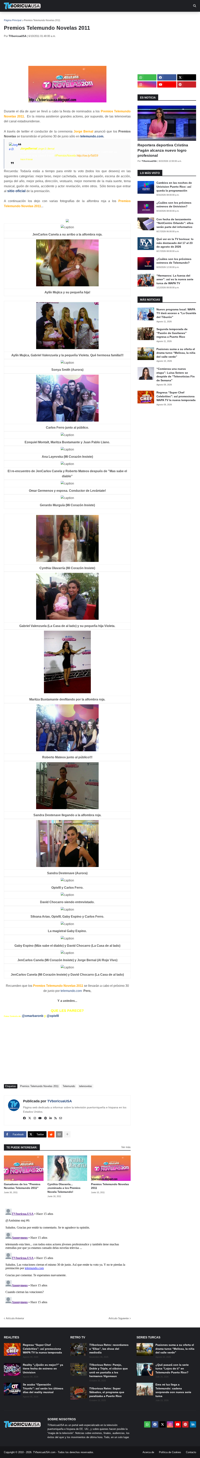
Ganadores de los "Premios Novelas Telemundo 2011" (22, 1186)
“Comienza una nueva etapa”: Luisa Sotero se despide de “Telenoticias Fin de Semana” (175, 374)
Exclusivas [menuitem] (127, 17)
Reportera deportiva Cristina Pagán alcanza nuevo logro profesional (163, 150)
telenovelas (85, 1086)
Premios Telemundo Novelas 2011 (42, 20)
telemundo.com (91, 136)
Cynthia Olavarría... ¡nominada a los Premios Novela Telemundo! (63, 1188)
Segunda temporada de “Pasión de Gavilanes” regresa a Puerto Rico (172, 333)
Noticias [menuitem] (27, 17)
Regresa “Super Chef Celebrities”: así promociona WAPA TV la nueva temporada (176, 396)
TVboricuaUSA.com (44, 1452)
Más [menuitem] (160, 17)
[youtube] (40, 1118)
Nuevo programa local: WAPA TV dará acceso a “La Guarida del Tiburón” (176, 313)
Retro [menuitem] (146, 17)
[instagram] (35, 1118)
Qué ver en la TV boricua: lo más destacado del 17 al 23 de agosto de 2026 (175, 242)
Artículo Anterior (15, 1318)
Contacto (191, 1452)
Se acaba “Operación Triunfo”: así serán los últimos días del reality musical (43, 1388)
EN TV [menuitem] (47, 17)
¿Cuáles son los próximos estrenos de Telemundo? (173, 260)
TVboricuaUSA (59, 1101)
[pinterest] (45, 1118)
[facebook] (24, 1118)
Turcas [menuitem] (85, 17)
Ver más (126, 1147)
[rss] (55, 1118)
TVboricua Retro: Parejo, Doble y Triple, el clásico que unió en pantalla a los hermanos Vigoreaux (108, 1370)
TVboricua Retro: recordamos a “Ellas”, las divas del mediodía (109, 1348)
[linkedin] (50, 1118)
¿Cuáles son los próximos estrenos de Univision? (173, 204)
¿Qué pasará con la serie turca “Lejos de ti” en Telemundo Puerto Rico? (172, 1368)
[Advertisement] (75, 52)
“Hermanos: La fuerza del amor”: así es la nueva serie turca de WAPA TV (174, 279)
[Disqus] (67, 1256)
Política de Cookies (170, 1452)
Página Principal (12, 20)
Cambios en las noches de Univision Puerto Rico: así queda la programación (174, 186)
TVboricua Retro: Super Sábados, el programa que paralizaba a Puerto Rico (106, 1392)
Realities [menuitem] (66, 17)
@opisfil (53, 1015)
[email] (60, 1118)
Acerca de (148, 1452)
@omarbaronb (32, 1015)
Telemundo (69, 1086)
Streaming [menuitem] (105, 17)
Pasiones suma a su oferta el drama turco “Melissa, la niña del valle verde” (175, 352)
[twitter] (29, 1118)
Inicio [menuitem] (11, 17)
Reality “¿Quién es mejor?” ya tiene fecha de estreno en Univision (43, 1368)
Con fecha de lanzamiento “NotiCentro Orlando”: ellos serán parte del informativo (174, 223)
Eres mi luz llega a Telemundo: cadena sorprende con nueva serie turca (173, 1390)
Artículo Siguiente (119, 1318)
